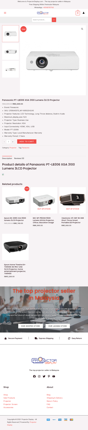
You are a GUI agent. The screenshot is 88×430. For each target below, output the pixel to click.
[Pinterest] (49, 376)
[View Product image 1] (10, 34)
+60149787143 (48, 7)
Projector (13, 148)
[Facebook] (34, 376)
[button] (82, 29)
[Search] (54, 20)
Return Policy (52, 401)
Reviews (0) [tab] (19, 158)
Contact (50, 407)
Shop (5, 395)
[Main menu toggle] (5, 12)
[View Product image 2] (10, 51)
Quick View (15, 212)
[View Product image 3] (10, 69)
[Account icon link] (84, 13)
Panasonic (25, 148)
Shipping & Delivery (55, 398)
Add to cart (27, 141)
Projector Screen (10, 404)
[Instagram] (39, 376)
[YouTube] (53, 376)
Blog (48, 395)
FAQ (48, 404)
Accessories (8, 407)
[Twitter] (44, 376)
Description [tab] (7, 158)
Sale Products (9, 398)
